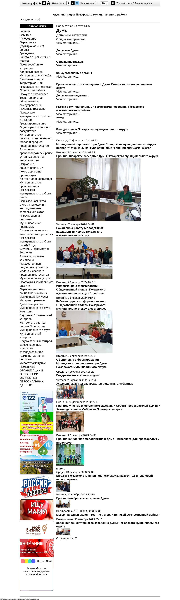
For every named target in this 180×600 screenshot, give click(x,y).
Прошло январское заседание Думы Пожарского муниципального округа (107, 156)
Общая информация (70, 39)
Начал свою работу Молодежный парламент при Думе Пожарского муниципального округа (79, 231)
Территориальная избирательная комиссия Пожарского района (36, 86)
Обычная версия (142, 3)
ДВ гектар (26, 119)
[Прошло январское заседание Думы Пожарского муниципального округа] (98, 220)
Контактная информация (36, 178)
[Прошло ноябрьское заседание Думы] (63, 507)
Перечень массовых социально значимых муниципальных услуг (34, 293)
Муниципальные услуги (35, 278)
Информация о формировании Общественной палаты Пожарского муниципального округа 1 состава (80, 289)
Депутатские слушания (72, 95)
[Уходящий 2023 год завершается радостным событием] (70, 398)
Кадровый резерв (31, 71)
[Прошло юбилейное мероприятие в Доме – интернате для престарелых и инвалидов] (70, 464)
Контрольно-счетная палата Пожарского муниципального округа (35, 326)
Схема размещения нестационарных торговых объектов (32, 208)
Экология (26, 252)
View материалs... (68, 42)
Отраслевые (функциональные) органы (32, 46)
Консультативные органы (74, 72)
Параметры (123, 3)
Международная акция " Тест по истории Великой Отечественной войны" (107, 514)
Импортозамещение (33, 363)
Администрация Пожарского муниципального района (90, 14)
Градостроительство (33, 123)
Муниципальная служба (35, 75)
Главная (25, 31)
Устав (60, 118)
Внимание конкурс (32, 79)
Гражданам (27, 53)
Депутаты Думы (67, 50)
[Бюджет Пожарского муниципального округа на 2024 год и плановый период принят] (63, 490)
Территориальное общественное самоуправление (31, 101)
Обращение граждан (70, 61)
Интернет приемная (32, 300)
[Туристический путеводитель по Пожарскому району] (37, 433)
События (25, 34)
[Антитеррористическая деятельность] (37, 498)
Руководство (28, 38)
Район (24, 197)
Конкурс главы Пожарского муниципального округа (92, 129)
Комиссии (26, 311)
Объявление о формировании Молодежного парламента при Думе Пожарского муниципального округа (81, 363)
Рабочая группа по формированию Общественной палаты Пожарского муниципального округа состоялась (81, 305)
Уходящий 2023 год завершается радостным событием (94, 383)
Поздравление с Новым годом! (78, 375)
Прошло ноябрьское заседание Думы (82, 498)
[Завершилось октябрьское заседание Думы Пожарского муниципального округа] (63, 534)
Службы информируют (34, 248)
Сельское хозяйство (33, 200)
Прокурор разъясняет (34, 94)
